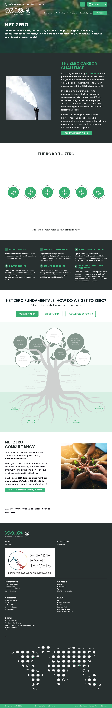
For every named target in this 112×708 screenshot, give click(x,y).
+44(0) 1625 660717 (15, 4)
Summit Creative (49, 706)
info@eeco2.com (37, 4)
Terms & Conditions (81, 706)
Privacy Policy (94, 706)
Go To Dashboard (99, 4)
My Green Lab (92, 73)
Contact (100, 13)
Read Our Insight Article (76, 133)
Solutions (73, 13)
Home (46, 13)
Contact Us (61, 544)
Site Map (104, 706)
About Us (54, 13)
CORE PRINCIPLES (27, 314)
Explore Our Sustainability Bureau (25, 489)
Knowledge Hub (86, 13)
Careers (8, 544)
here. (12, 512)
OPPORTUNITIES (52, 314)
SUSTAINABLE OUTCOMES (80, 314)
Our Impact (63, 13)
